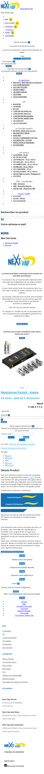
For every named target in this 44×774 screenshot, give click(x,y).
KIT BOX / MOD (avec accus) (24, 131)
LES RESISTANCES (20, 92)
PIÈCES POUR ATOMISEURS (23, 143)
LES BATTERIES (19, 90)
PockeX (31, 477)
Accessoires (6, 644)
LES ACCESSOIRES (20, 97)
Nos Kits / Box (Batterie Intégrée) (22, 444)
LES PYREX (17, 94)
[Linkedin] (9, 458)
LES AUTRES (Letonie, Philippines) (26, 174)
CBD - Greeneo (19, 184)
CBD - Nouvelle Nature (22, 186)
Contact (24, 602)
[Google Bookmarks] (8, 463)
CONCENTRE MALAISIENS (23, 116)
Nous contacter (8, 659)
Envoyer (26, 437)
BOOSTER (17, 104)
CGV (4, 672)
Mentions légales (11, 243)
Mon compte (7, 665)
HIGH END (17, 135)
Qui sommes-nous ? (9, 662)
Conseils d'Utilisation (14, 504)
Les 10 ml (17, 196)
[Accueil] (14, 747)
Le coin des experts (9, 637)
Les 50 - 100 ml (19, 198)
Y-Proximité (24, 613)
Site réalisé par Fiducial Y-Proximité (15, 682)
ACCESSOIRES (18, 145)
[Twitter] (8, 456)
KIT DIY (16, 109)
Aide (24, 604)
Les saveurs (6, 641)
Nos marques (7, 647)
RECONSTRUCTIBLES (21, 133)
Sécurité (8, 245)
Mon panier (6, 669)
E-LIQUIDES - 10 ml (20, 155)
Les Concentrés (19, 201)
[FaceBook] (9, 465)
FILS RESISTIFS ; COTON (22, 140)
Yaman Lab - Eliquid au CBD (24, 188)
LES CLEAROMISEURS (21, 85)
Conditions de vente (24, 606)
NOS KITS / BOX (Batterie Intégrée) (27, 82)
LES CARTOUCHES (20, 87)
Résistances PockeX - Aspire (19, 392)
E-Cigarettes (6, 631)
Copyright (24, 608)
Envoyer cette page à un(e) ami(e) (13, 448)
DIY (3, 634)
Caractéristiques (14, 497)
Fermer (22, 440)
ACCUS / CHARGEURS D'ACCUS (25, 138)
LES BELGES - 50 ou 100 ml (23, 167)
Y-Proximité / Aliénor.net (24, 615)
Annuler (11, 437)
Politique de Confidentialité (12, 675)
